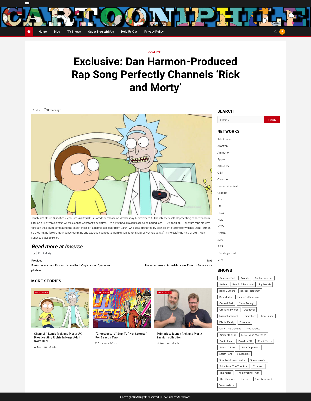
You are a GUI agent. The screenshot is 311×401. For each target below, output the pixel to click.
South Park (225, 353)
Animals (244, 278)
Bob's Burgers (227, 290)
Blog (57, 31)
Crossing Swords (228, 309)
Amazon (222, 145)
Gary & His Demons (230, 328)
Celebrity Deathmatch (249, 296)
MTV (220, 226)
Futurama (245, 322)
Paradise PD (245, 341)
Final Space (267, 315)
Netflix (221, 232)
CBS (220, 172)
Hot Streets (253, 328)
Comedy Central (227, 186)
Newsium (167, 396)
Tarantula (258, 366)
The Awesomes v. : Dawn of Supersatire (178, 263)
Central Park (226, 303)
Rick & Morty (44, 253)
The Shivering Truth (248, 372)
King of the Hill (227, 334)
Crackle (222, 192)
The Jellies (225, 372)
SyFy (220, 239)
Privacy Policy (154, 31)
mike (38, 110)
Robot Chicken (227, 347)
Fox (219, 199)
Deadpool (249, 309)
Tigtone (245, 378)
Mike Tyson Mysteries (253, 334)
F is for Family (226, 322)
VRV (220, 259)
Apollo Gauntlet (264, 278)
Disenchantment (228, 315)
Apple (221, 159)
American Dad (227, 278)
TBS (220, 246)
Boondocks (225, 296)
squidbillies (243, 353)
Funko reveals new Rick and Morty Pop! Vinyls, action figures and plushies (71, 265)
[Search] (275, 31)
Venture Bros (227, 385)
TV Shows (74, 31)
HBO (220, 212)
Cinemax (222, 179)
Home (43, 31)
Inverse (73, 246)
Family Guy (250, 315)
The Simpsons (227, 378)
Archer (223, 284)
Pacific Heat (226, 341)
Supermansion (258, 360)
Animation (223, 152)
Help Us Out (129, 31)
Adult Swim (154, 51)
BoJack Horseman (250, 290)
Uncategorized (226, 253)
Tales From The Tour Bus (233, 366)
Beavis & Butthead (243, 284)
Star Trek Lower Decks (232, 360)
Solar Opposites (251, 347)
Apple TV (223, 165)
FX (219, 206)
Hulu (220, 219)
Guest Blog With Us (101, 31)
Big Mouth (265, 284)
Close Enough (246, 303)
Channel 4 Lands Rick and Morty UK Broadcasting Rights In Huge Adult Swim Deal (58, 337)
